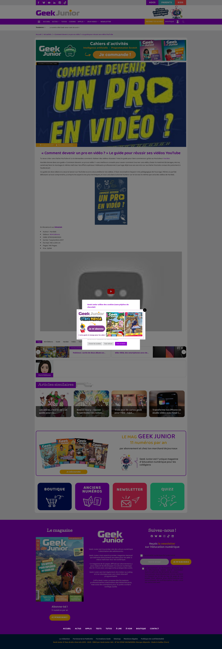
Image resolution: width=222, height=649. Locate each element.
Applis (88, 628)
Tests (99, 628)
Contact (154, 628)
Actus (78, 628)
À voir (129, 628)
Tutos (109, 628)
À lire (119, 628)
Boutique (141, 628)
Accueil (67, 628)
